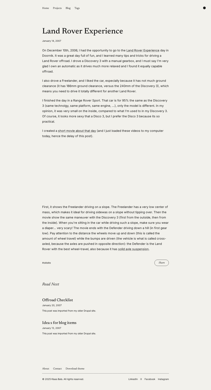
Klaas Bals (56, 379)
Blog (68, 8)
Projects (57, 8)
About (45, 368)
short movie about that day (77, 130)
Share (162, 262)
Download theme (75, 368)
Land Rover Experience (142, 50)
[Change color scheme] (204, 8)
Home (45, 8)
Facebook (150, 379)
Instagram (163, 379)
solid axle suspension (133, 249)
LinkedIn (133, 379)
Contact (57, 368)
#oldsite (46, 262)
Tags (77, 8)
